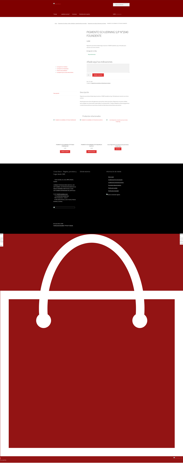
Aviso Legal (111, 177)
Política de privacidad (113, 191)
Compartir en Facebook (62, 68)
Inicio (56, 23)
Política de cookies (112, 188)
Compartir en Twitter (62, 67)
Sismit (71, 225)
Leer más (118, 148)
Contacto (74, 14)
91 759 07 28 (59, 196)
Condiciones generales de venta (116, 182)
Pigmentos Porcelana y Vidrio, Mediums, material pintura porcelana (72, 23)
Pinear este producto (62, 70)
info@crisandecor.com (62, 194)
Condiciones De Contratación (115, 179)
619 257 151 (66, 196)
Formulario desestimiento (114, 185)
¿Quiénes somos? (65, 14)
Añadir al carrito (98, 75)
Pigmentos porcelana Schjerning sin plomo (97, 23)
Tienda (55, 14)
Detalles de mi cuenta (84, 14)
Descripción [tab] (56, 93)
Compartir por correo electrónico (65, 72)
